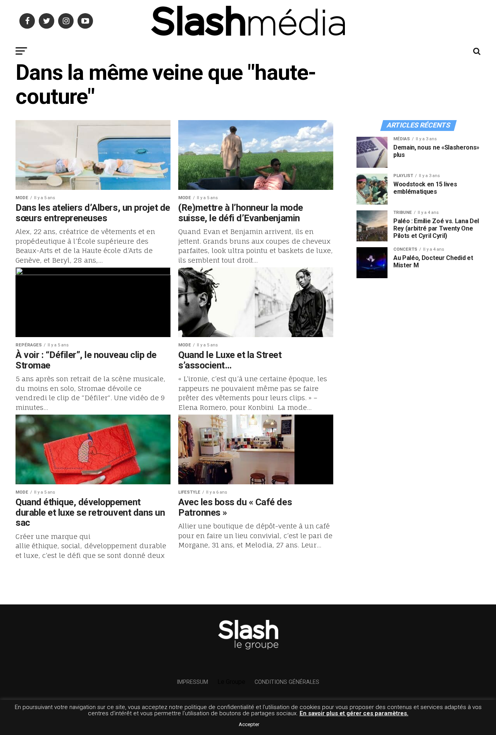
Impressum (192, 682)
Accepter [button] (249, 724)
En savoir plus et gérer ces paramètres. (354, 713)
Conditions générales (287, 682)
